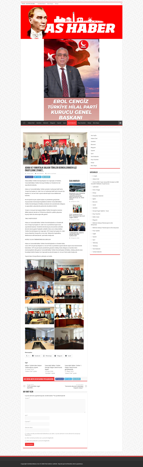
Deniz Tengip (96, 190)
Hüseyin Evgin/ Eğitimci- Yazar (101, 211)
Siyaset (59, 123)
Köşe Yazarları (82, 123)
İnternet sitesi (28, 427)
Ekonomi (45, 123)
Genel (94, 205)
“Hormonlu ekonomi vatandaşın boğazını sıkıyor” (74, 386)
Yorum (27, 398)
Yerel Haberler (72, 123)
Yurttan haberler (97, 252)
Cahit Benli (95, 187)
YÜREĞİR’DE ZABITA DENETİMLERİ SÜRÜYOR (76, 234)
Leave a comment (51, 173)
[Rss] (121, 4)
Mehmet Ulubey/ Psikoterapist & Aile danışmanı (106, 227)
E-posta (27, 421)
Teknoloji (95, 243)
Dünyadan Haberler (98, 196)
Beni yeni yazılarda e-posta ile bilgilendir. (38, 440)
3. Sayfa (95, 176)
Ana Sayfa (24, 123)
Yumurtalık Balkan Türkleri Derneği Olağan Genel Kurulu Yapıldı (53, 367)
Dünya (94, 193)
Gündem (38, 123)
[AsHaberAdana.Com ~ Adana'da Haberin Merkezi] (71, 22)
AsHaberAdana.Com (33, 464)
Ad (26, 415)
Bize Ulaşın (50, 3)
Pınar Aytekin (96, 230)
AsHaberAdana (42, 3)
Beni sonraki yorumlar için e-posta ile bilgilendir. (40, 438)
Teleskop (95, 246)
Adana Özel (31, 123)
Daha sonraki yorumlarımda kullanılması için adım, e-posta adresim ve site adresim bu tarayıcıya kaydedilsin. (52, 434)
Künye (56, 3)
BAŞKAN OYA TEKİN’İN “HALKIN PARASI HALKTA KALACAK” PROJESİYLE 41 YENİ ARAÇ (77, 196)
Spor (64, 123)
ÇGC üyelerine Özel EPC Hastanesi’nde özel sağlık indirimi (77, 216)
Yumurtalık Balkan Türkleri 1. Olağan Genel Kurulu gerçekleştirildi (73, 367)
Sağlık (94, 233)
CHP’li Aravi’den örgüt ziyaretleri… (33, 386)
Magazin (52, 123)
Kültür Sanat (96, 217)
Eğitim (94, 199)
